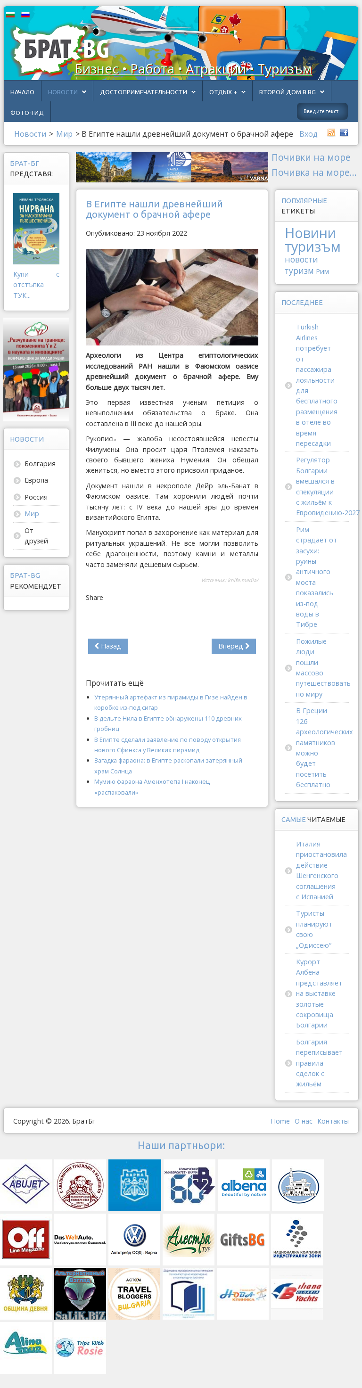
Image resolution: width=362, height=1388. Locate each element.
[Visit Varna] (172, 166)
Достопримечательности (143, 92)
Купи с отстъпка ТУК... (36, 285)
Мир (32, 513)
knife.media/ (243, 580)
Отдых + (223, 92)
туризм (299, 270)
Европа (36, 480)
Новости (63, 92)
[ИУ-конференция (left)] (36, 368)
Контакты (333, 1121)
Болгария (40, 463)
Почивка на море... (314, 172)
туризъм (313, 246)
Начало (22, 92)
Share (94, 597)
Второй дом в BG (287, 92)
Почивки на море (311, 157)
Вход (308, 134)
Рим (322, 271)
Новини (310, 232)
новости (301, 259)
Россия (36, 497)
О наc (304, 1121)
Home (280, 1121)
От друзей (36, 535)
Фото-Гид (27, 112)
